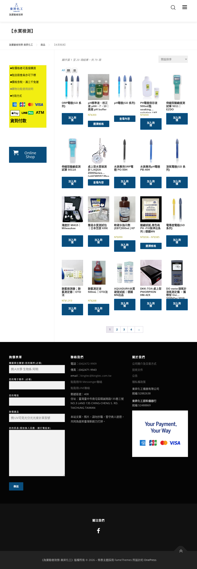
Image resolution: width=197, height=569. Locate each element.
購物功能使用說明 (22, 88)
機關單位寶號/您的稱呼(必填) (25, 363)
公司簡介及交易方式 (144, 363)
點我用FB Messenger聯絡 (86, 382)
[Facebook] (98, 531)
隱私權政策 (139, 382)
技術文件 (137, 370)
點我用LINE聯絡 (80, 388)
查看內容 (124, 118)
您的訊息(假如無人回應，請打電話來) (30, 428)
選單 (184, 7)
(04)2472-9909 (88, 363)
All (63, 70)
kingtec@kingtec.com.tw (95, 375)
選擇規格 (98, 124)
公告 (135, 375)
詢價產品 (14, 411)
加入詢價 (72, 119)
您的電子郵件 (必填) (20, 379)
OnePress (150, 560)
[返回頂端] (181, 551)
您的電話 (14, 395)
